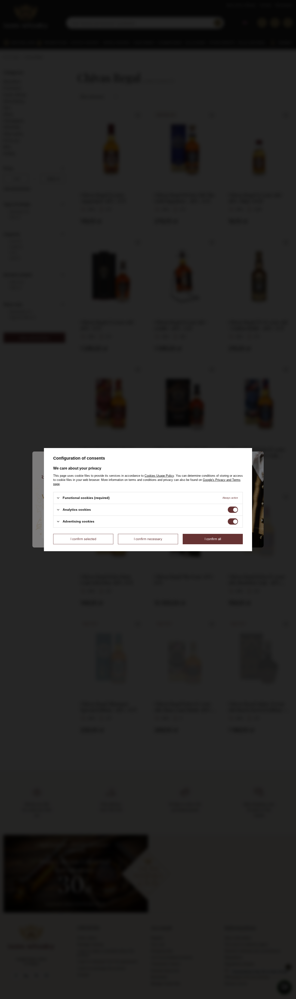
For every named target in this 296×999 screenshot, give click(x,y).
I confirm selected (83, 539)
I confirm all (213, 539)
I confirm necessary (148, 539)
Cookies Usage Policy (159, 475)
